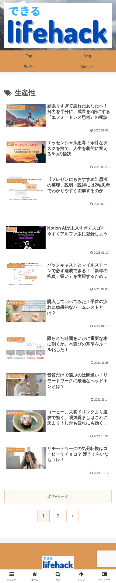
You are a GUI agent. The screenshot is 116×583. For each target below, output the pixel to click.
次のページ (58, 496)
